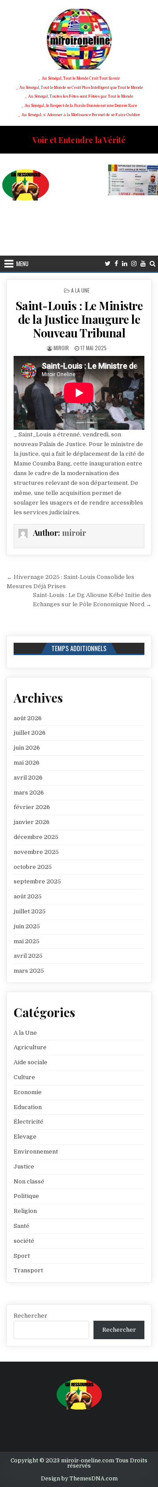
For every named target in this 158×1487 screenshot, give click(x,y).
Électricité (28, 1121)
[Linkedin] (124, 264)
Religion (25, 1211)
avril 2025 (28, 955)
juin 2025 (27, 926)
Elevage (25, 1136)
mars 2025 (29, 970)
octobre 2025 (33, 867)
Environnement (36, 1151)
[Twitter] (108, 264)
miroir (61, 348)
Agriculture (30, 1047)
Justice (24, 1166)
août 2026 (28, 718)
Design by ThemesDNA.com (79, 1479)
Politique (26, 1196)
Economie (28, 1092)
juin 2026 (27, 747)
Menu (22, 263)
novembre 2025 (36, 852)
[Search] (152, 264)
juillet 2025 (30, 911)
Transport (28, 1270)
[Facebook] (116, 264)
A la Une (80, 290)
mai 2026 (27, 762)
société (24, 1241)
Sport (22, 1256)
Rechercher (30, 1315)
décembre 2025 (36, 837)
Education (28, 1107)
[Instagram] (133, 264)
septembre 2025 (37, 881)
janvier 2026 (32, 822)
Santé (21, 1226)
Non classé (29, 1181)
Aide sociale (30, 1062)
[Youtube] (143, 264)
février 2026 (32, 807)
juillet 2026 (30, 732)
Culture (24, 1077)
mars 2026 (29, 792)
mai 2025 (27, 941)
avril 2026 (28, 777)
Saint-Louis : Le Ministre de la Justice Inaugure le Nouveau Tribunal (79, 319)
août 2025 (28, 896)
